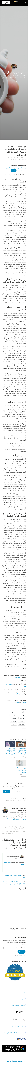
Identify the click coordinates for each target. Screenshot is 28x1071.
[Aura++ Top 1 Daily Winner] (19, 1020)
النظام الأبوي (23, 800)
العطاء (7, 800)
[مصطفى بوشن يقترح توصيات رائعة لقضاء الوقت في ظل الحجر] (21, 744)
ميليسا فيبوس (18, 677)
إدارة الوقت (15, 798)
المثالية (10, 798)
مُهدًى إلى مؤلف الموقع (6, 3)
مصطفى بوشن (14, 680)
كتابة (20, 798)
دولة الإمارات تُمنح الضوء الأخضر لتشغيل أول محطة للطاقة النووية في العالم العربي (15, 828)
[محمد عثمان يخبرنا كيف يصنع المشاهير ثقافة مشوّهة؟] (21, 763)
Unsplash (23, 702)
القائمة (13, 81)
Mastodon (23, 993)
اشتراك (6, 791)
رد (21, 871)
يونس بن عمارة (14, 72)
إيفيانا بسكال (19, 694)
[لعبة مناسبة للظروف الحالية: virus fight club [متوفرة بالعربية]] (10, 744)
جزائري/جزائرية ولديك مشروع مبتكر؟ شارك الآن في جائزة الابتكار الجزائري (13, 832)
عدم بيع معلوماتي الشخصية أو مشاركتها (16, 1061)
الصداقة (12, 800)
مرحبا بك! (21, 951)
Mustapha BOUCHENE (19, 157)
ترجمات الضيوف (7, 157)
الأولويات (17, 800)
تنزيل (13, 170)
